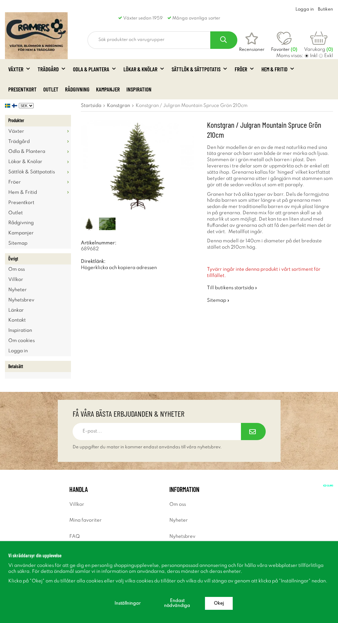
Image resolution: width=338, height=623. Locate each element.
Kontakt (17, 320)
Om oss (16, 269)
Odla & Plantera (91, 69)
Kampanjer (108, 89)
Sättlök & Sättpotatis (196, 69)
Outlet (50, 89)
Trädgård (48, 69)
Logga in (304, 9)
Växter (15, 69)
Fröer (241, 69)
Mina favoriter (85, 520)
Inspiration (139, 89)
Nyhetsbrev (21, 300)
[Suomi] (15, 105)
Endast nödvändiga (177, 603)
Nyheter (17, 290)
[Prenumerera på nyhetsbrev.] (253, 431)
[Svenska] (8, 105)
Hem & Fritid (274, 69)
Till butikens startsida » (232, 288)
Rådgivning (77, 89)
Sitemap (17, 243)
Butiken (325, 9)
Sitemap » (218, 300)
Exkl (328, 55)
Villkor (15, 279)
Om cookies (21, 340)
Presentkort (22, 89)
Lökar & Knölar (140, 69)
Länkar (16, 310)
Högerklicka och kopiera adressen (119, 267)
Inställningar (128, 603)
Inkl (314, 55)
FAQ (74, 536)
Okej (219, 603)
